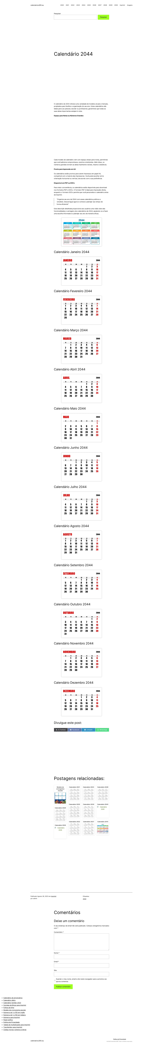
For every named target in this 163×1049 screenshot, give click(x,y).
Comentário (59, 932)
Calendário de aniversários (12, 998)
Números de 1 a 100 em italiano (14, 1015)
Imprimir (53, 896)
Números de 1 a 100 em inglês (14, 1012)
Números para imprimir (11, 1017)
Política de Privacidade (11, 1022)
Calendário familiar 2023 (12, 1003)
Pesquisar (57, 13)
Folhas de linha (8, 1008)
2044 (84, 899)
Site (55, 970)
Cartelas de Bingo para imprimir (14, 1005)
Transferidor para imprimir (12, 1027)
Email (56, 961)
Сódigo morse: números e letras (14, 1030)
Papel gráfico (8, 1020)
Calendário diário (9, 1000)
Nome (56, 953)
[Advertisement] (81, 33)
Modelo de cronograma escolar (14, 1010)
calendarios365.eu (37, 5)
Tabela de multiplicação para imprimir (16, 1025)
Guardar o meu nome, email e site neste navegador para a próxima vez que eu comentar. (81, 980)
